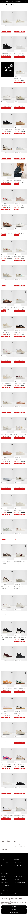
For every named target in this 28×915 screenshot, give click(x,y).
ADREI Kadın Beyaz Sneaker (19, 561)
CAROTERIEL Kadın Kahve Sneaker (6, 155)
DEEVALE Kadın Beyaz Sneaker (7, 790)
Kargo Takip (16, 879)
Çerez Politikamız (4, 865)
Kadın (2, 893)
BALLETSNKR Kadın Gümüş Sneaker (6, 485)
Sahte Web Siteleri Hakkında (20, 882)
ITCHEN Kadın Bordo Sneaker (6, 663)
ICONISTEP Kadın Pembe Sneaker (5, 358)
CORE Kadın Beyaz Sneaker (6, 586)
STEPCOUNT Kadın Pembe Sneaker (6, 764)
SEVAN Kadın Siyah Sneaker (6, 53)
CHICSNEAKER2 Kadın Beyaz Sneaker (19, 714)
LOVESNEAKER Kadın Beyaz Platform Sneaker (6, 206)
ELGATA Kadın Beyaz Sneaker (6, 612)
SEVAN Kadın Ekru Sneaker (6, 332)
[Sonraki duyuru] (25, 1)
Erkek (15, 893)
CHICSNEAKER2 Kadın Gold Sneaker (6, 434)
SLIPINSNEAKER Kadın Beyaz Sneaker (6, 180)
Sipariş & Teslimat (4, 876)
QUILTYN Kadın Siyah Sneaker (6, 129)
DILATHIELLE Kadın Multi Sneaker (20, 155)
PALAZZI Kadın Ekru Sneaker (19, 282)
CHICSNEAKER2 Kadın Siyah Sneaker (19, 333)
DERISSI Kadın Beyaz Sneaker (19, 510)
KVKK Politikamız (17, 862)
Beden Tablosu (4, 879)
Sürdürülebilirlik (17, 865)
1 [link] (10, 827)
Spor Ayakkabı (7, 845)
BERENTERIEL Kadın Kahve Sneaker (19, 485)
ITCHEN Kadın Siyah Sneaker (19, 663)
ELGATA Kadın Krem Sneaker (6, 739)
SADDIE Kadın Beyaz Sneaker (19, 383)
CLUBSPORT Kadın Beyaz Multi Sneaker (20, 815)
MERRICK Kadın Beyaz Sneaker (6, 104)
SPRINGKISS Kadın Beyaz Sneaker (20, 536)
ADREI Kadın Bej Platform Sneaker (19, 129)
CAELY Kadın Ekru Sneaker (6, 282)
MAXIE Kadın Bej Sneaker (6, 409)
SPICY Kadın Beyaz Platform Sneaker (19, 231)
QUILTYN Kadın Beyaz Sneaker (6, 383)
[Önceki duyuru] (2, 1)
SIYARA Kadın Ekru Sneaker (19, 739)
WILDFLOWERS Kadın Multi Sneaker (19, 104)
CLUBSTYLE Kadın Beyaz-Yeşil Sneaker (19, 688)
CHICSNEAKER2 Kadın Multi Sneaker (6, 307)
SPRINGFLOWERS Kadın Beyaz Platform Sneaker (20, 434)
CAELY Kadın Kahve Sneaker (6, 231)
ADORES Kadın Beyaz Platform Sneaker (20, 460)
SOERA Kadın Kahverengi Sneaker (5, 561)
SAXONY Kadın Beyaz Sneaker (20, 78)
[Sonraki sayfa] (17, 827)
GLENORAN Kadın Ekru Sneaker (7, 256)
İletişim (2, 859)
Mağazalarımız (4, 868)
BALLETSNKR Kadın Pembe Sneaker (19, 409)
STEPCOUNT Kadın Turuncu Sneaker (6, 688)
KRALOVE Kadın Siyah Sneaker (20, 637)
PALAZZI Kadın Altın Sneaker (19, 256)
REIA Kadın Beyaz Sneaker (19, 307)
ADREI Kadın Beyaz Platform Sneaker (19, 180)
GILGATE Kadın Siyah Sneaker (20, 790)
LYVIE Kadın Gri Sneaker (19, 586)
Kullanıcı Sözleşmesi (5, 885)
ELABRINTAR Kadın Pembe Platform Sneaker (6, 460)
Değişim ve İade (4, 882)
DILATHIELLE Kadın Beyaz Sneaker (19, 53)
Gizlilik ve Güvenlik (5, 862)
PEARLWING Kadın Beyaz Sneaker (6, 510)
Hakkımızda (16, 859)
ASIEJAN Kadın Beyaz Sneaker (20, 612)
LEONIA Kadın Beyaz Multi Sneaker (6, 28)
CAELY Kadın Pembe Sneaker (19, 205)
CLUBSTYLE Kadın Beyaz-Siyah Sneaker (6, 815)
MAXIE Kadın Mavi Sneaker (6, 536)
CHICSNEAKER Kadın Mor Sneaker (6, 714)
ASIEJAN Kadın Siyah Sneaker (6, 637)
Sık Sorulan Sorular (18, 876)
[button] (2, 4)
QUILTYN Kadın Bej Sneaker (19, 28)
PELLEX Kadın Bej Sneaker (19, 764)
